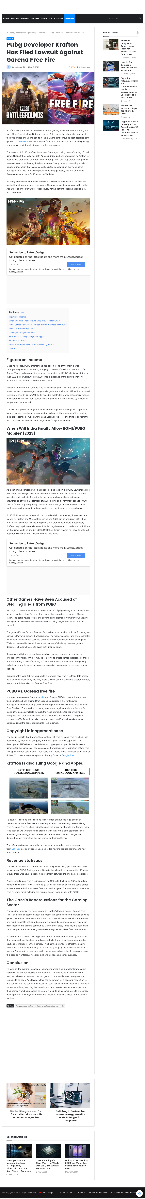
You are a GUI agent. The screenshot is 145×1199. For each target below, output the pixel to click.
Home (6, 18)
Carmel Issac (17, 67)
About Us (82, 1192)
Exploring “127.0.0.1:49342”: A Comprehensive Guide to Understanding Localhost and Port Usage (129, 88)
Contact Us (93, 1192)
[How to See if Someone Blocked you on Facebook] (111, 66)
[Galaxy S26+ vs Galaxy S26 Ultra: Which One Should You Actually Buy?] (77, 1151)
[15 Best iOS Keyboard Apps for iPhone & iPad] (111, 109)
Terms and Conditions (119, 1192)
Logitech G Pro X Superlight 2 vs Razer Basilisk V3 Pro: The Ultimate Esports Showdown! (129, 128)
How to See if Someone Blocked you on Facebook (129, 66)
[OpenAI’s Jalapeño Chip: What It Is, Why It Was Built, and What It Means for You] (48, 1151)
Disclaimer (103, 1192)
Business (58, 18)
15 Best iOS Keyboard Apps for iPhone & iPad (129, 109)
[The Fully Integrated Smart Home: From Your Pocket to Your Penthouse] (111, 44)
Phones (35, 18)
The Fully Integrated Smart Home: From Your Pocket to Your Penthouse (128, 47)
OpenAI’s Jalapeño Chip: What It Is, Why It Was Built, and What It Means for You (47, 1164)
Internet (69, 18)
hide (22, 312)
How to (15, 18)
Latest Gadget (48, 1192)
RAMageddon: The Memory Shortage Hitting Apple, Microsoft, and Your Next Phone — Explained (19, 1166)
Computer (46, 18)
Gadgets (25, 18)
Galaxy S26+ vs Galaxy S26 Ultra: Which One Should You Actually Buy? (77, 1164)
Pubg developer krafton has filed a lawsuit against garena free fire (40, 1006)
